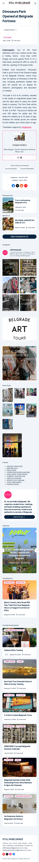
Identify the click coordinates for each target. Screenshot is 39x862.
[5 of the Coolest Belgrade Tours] (19, 702)
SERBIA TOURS (9, 661)
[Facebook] (13, 854)
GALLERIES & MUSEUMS (23, 796)
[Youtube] (3, 854)
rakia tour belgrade (14, 478)
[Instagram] (18, 158)
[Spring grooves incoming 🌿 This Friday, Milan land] (28, 285)
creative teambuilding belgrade (18, 472)
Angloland (27, 127)
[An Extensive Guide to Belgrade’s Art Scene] (19, 803)
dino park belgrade (11, 168)
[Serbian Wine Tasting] (19, 550)
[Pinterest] (21, 158)
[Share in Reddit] (22, 186)
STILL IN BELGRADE (12, 839)
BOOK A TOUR (9, 695)
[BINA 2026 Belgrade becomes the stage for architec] (28, 302)
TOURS (20, 661)
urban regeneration (14, 482)
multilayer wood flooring (16, 476)
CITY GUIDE (7, 37)
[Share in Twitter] (17, 186)
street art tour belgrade (15, 480)
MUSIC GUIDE (9, 582)
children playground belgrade (19, 165)
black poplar (11, 470)
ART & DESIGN (9, 726)
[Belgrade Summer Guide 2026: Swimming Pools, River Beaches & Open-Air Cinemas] (19, 767)
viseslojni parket (13, 484)
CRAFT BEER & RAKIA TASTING (14, 630)
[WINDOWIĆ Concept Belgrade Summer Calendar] (19, 733)
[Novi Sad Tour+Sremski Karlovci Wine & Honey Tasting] (19, 668)
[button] (3, 3)
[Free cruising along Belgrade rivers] (8, 205)
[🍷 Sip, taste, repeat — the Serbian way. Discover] (10, 267)
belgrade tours (12, 468)
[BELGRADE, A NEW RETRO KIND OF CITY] (8, 223)
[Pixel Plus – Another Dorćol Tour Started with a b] (10, 302)
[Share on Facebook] (13, 186)
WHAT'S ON (20, 582)
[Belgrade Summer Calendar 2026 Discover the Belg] (28, 267)
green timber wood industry (17, 474)
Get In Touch (18, 517)
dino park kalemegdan (27, 168)
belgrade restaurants (14, 466)
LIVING (18, 760)
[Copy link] (26, 186)
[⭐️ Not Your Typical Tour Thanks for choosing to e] (10, 285)
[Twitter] (7, 854)
